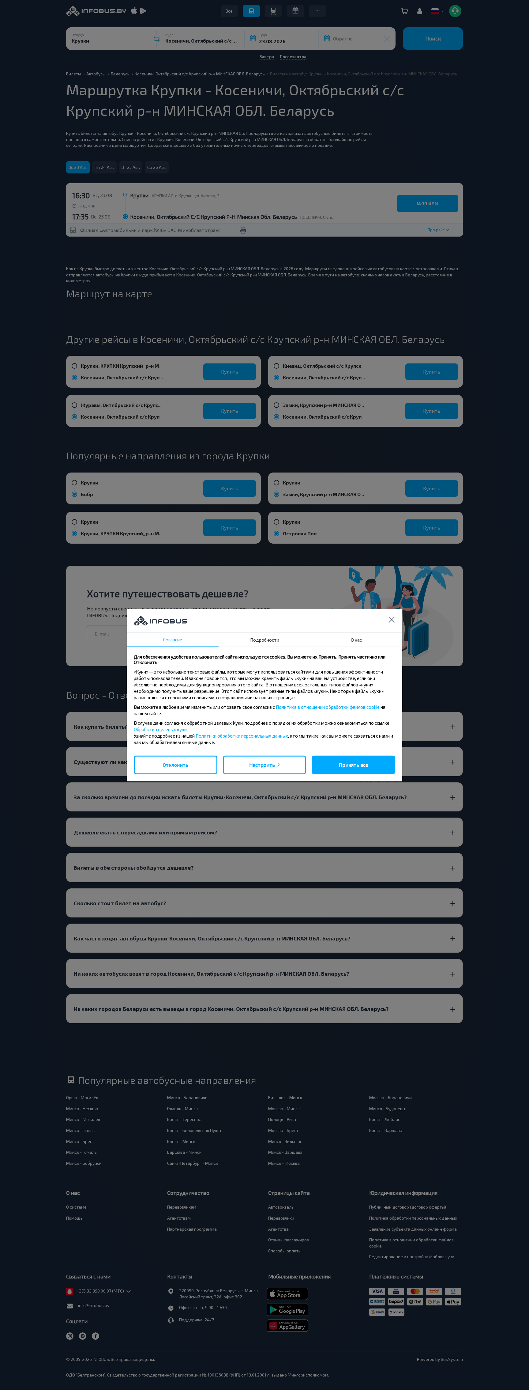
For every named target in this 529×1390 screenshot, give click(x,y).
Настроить (262, 764)
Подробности (264, 639)
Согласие (172, 639)
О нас (356, 639)
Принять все (353, 764)
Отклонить (175, 764)
